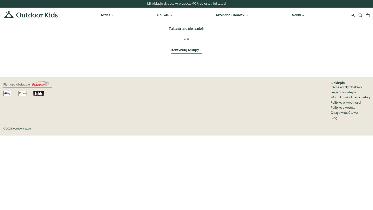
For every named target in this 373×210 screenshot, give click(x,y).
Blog (334, 118)
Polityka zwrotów (343, 107)
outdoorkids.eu (22, 128)
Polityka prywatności (346, 102)
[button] (368, 15)
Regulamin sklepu (343, 92)
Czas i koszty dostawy (346, 87)
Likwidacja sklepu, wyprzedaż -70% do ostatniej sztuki (186, 3)
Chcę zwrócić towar (345, 113)
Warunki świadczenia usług (350, 97)
